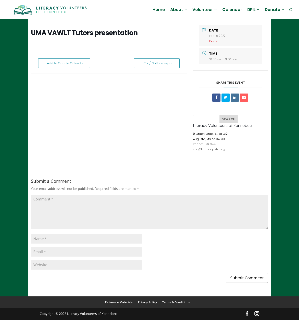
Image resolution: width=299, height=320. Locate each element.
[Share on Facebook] (216, 98)
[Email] (244, 98)
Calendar (232, 10)
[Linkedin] (235, 98)
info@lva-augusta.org (209, 149)
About (176, 10)
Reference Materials (119, 302)
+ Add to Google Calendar (64, 63)
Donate (272, 10)
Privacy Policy (147, 302)
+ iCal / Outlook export (157, 63)
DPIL (251, 10)
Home (159, 10)
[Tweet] (226, 98)
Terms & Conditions (176, 302)
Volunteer (202, 10)
